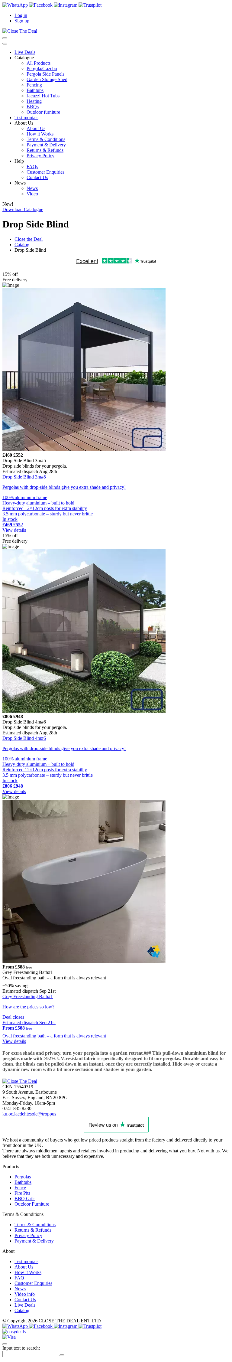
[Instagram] (66, 5)
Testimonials (26, 117)
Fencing (34, 84)
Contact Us (37, 177)
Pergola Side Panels (45, 74)
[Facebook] (41, 5)
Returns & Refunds (45, 150)
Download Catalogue (22, 209)
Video (32, 193)
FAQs (32, 166)
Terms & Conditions (46, 139)
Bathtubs (35, 90)
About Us (36, 128)
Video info (24, 1294)
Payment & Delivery (46, 144)
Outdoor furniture (43, 112)
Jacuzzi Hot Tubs (43, 95)
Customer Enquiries (45, 172)
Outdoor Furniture (31, 1204)
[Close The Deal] (19, 31)
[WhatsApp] (15, 5)
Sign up (21, 20)
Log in (20, 15)
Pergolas (22, 1176)
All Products (38, 63)
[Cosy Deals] (14, 1331)
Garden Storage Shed (47, 79)
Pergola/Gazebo (42, 68)
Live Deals (24, 52)
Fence (20, 1187)
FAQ (19, 1277)
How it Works (40, 133)
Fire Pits (22, 1193)
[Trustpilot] (90, 5)
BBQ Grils (24, 1198)
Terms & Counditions (35, 1224)
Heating (34, 101)
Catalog (21, 1310)
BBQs (33, 106)
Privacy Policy (40, 155)
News (32, 188)
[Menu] (4, 43)
